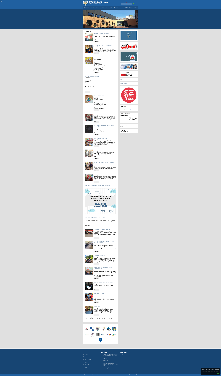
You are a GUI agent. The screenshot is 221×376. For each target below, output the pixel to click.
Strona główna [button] (86, 7)
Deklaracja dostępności (88, 357)
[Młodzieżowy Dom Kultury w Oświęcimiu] (92, 334)
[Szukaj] (131, 4)
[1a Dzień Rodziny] (89, 310)
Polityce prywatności (215, 371)
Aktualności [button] (92, 7)
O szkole (86, 365)
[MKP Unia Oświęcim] (98, 329)
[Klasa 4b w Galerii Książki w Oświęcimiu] (89, 286)
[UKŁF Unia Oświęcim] (103, 329)
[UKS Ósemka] (109, 329)
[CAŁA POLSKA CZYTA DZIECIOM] (89, 142)
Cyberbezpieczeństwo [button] (133, 7)
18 (109, 318)
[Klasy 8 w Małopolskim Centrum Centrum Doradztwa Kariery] (89, 245)
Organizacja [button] (116, 7)
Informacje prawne (88, 359)
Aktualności (87, 369)
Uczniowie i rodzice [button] (104, 7)
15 (102, 318)
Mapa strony (87, 364)
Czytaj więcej (96, 41)
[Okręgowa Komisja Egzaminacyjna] (103, 334)
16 (104, 318)
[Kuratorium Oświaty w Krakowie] (92, 329)
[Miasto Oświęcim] (114, 329)
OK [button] (218, 373)
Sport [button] (111, 7)
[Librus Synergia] (129, 35)
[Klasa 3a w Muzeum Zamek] (89, 117)
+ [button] (120, 2)
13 (97, 318)
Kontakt (86, 367)
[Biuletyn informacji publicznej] (129, 74)
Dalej (85, 319)
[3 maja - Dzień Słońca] (89, 99)
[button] (123, 2)
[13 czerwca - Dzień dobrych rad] (89, 60)
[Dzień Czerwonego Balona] (89, 177)
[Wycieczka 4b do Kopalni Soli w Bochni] (89, 49)
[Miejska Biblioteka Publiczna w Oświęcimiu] (98, 334)
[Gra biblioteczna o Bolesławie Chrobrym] (89, 166)
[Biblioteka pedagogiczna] (114, 335)
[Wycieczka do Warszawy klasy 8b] (89, 233)
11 (92, 318)
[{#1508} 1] (126, 109)
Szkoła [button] (97, 7)
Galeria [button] (122, 7)
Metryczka (86, 362)
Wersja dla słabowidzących (88, 374)
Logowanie (130, 2)
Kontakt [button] (126, 7)
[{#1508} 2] (132, 109)
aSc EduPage (135, 374)
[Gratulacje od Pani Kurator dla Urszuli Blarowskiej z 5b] (89, 271)
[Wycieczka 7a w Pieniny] (89, 259)
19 (111, 318)
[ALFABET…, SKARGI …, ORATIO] (89, 153)
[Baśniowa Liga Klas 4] (89, 297)
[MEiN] (87, 329)
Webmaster (86, 354)
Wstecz (87, 318)
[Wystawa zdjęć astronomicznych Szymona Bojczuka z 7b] (89, 129)
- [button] (122, 2)
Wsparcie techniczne (88, 356)
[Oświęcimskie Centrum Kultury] (87, 335)
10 (90, 318)
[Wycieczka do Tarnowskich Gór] (89, 37)
